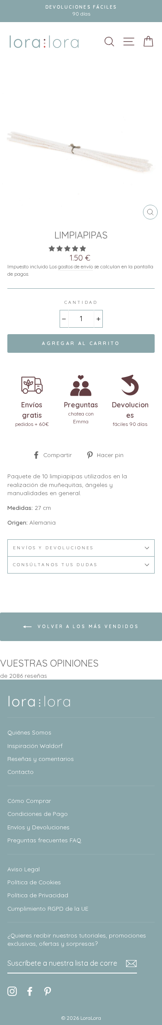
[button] (68, 248)
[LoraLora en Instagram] (12, 991)
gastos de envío (75, 266)
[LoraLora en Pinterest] (47, 991)
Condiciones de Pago (37, 813)
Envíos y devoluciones (53, 548)
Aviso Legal (23, 869)
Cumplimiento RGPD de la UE (47, 908)
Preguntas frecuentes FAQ (44, 840)
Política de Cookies (34, 882)
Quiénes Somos (29, 732)
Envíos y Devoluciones (38, 827)
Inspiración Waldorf (35, 745)
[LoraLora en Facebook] (30, 991)
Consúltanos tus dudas (55, 564)
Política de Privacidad (37, 895)
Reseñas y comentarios (40, 758)
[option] (81, 11)
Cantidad (80, 302)
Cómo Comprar (29, 800)
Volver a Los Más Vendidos (87, 626)
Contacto (20, 771)
